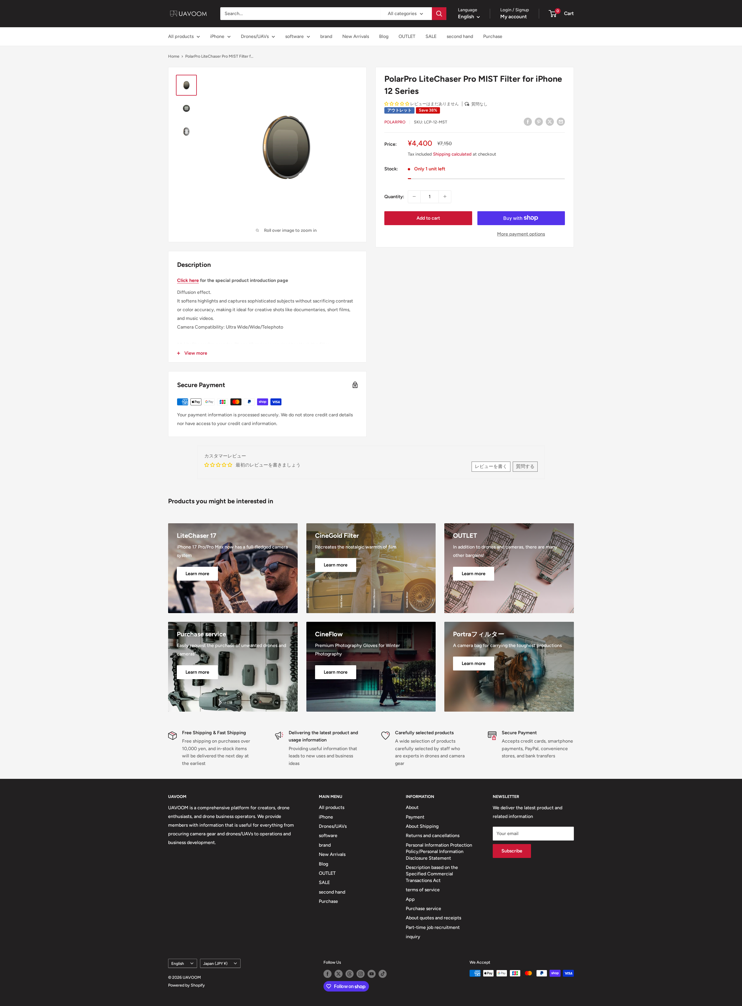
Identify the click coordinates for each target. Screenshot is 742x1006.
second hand (460, 36)
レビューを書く (491, 466)
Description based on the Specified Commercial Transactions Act (432, 874)
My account (513, 16)
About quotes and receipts (433, 918)
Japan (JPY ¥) (215, 963)
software (294, 36)
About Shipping (422, 826)
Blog (383, 36)
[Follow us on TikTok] (383, 974)
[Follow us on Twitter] (338, 974)
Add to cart (428, 217)
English (177, 963)
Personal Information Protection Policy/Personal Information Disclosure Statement (439, 851)
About (412, 807)
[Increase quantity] (445, 196)
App (410, 899)
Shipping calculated (452, 153)
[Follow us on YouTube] (372, 974)
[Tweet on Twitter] (550, 121)
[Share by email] (561, 121)
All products (181, 36)
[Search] (439, 13)
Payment (415, 817)
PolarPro (394, 121)
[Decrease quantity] (414, 196)
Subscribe (511, 851)
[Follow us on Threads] (349, 974)
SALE (431, 36)
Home (173, 56)
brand (326, 36)
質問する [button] (525, 466)
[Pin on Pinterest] (539, 121)
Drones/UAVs (255, 36)
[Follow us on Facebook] (327, 974)
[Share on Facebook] (528, 121)
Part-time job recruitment (433, 927)
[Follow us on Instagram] (361, 974)
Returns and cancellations (432, 835)
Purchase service (423, 908)
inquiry (413, 936)
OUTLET (407, 36)
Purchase (492, 36)
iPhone (217, 36)
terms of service (423, 889)
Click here (188, 280)
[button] (396, 103)
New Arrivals (355, 36)
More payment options (521, 233)
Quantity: (394, 196)
